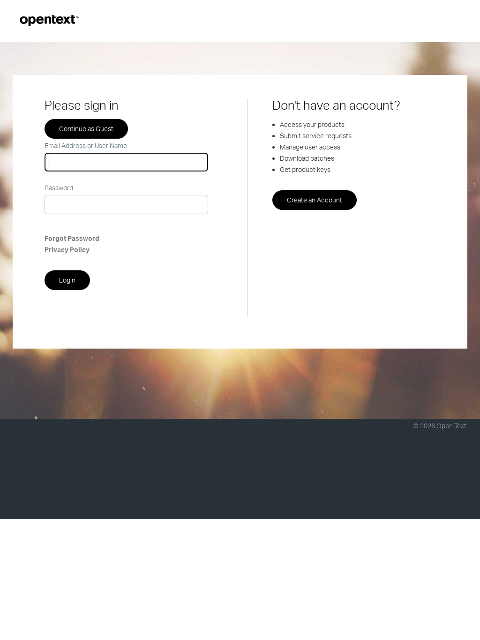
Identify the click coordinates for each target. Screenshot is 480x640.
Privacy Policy (67, 249)
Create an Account (314, 200)
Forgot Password (72, 238)
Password (59, 188)
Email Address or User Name (86, 145)
